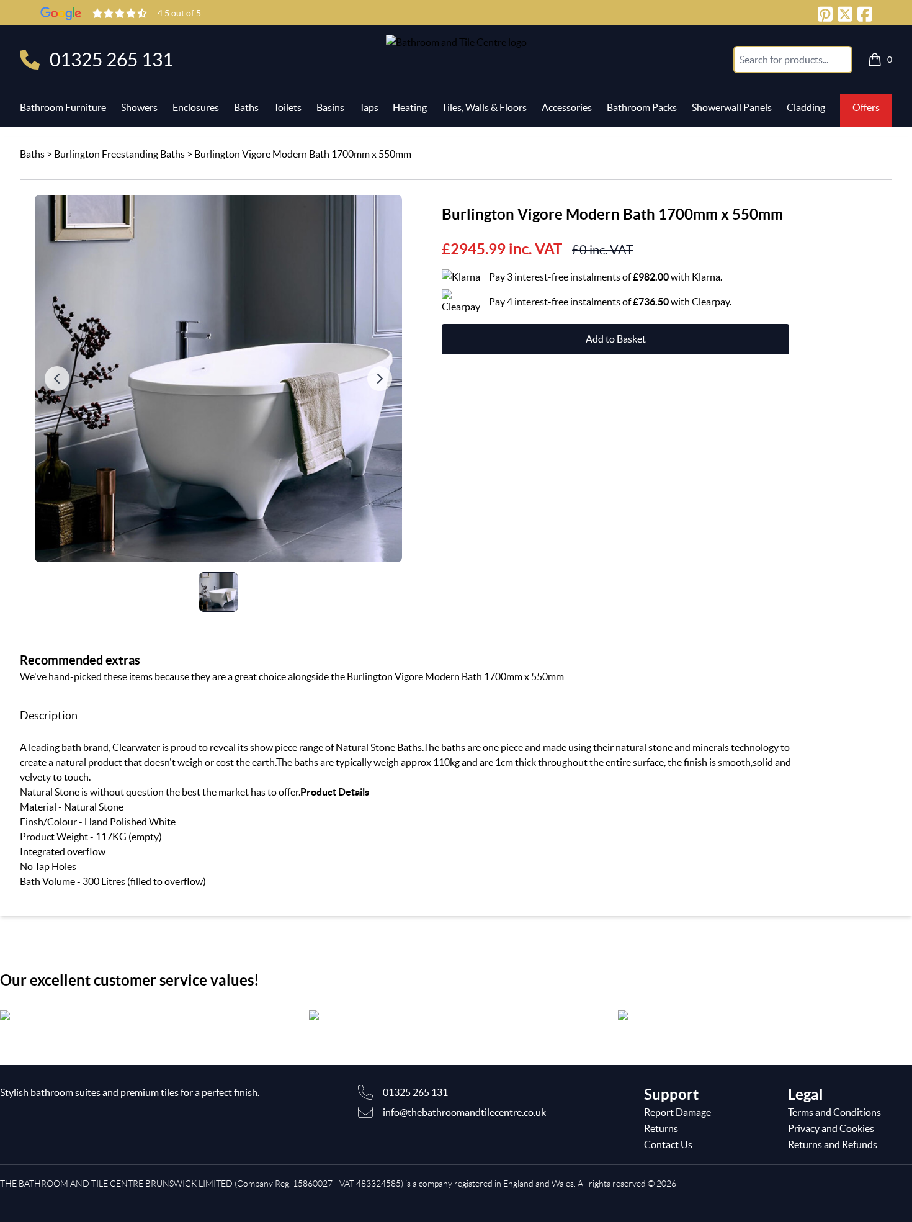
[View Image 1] (218, 592)
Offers (866, 107)
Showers (139, 107)
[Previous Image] (57, 378)
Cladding (806, 107)
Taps (368, 107)
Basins (330, 107)
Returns (661, 1128)
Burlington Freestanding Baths (119, 153)
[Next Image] (379, 378)
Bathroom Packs (642, 107)
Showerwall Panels (732, 107)
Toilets (288, 107)
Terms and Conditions (834, 1112)
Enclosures (195, 107)
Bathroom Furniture (63, 107)
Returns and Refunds (832, 1144)
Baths (246, 107)
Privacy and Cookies (831, 1128)
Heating (410, 107)
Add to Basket (616, 338)
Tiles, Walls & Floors (484, 107)
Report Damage (677, 1112)
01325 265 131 (111, 59)
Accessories (567, 107)
